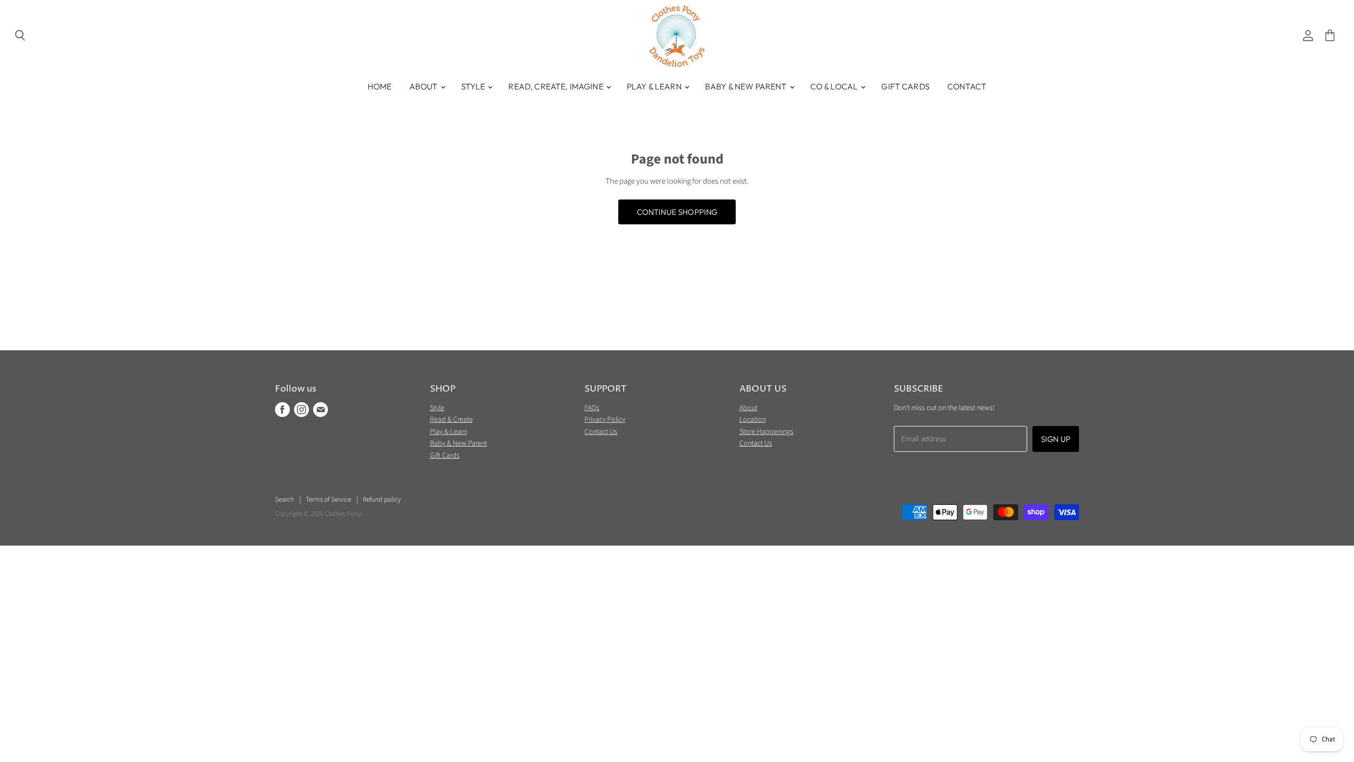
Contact (966, 86)
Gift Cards (905, 86)
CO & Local (835, 86)
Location (752, 419)
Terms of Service (328, 499)
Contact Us (600, 432)
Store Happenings (766, 432)
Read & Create (451, 419)
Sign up (1056, 439)
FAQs (591, 408)
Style (474, 86)
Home (380, 86)
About (424, 86)
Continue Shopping (677, 212)
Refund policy (382, 499)
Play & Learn (655, 86)
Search (284, 499)
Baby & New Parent (747, 86)
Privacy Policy (604, 419)
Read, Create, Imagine (556, 86)
